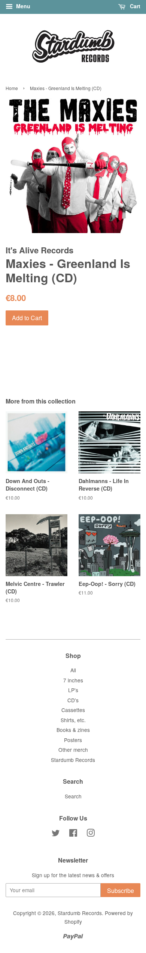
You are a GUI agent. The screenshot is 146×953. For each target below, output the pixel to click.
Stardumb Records (73, 759)
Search (73, 796)
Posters (73, 740)
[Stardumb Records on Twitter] (56, 834)
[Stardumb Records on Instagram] (90, 834)
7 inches (73, 680)
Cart (134, 6)
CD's (73, 700)
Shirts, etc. (73, 720)
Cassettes (73, 710)
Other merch (73, 749)
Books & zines (73, 729)
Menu (22, 6)
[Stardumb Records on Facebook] (73, 834)
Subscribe (120, 890)
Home (12, 88)
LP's (73, 690)
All (73, 670)
